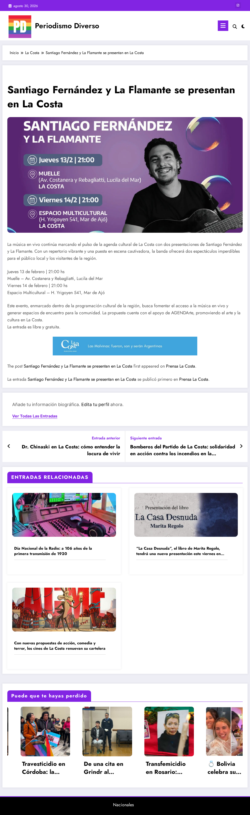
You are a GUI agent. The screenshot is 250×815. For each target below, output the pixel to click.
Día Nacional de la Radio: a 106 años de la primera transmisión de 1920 (53, 551)
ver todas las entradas (34, 416)
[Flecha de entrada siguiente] (241, 446)
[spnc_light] (243, 25)
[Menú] (223, 25)
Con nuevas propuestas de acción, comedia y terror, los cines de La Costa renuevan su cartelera (59, 645)
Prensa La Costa (180, 366)
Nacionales (123, 805)
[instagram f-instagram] (238, 5)
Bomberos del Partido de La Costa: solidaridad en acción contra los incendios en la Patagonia (182, 450)
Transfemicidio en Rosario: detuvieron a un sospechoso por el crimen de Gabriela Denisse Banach (112, 768)
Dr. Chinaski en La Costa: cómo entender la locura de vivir (71, 450)
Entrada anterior (106, 438)
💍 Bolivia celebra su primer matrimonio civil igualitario (174, 768)
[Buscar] (235, 26)
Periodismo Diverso (67, 25)
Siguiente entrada (146, 438)
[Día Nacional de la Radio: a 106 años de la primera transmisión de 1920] (64, 514)
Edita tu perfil (95, 404)
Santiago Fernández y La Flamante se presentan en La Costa (78, 366)
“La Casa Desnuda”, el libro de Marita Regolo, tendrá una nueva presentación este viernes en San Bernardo (178, 551)
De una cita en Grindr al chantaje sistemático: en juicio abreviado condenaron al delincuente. (51, 768)
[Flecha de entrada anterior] (8, 446)
